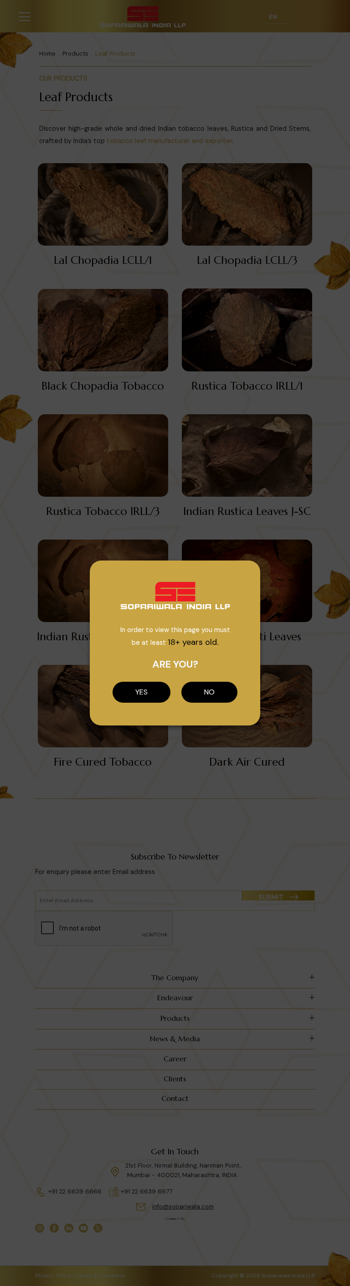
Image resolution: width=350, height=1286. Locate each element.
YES (141, 692)
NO (209, 692)
